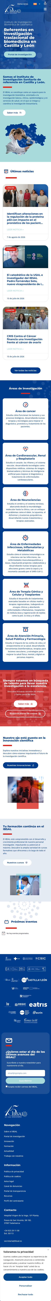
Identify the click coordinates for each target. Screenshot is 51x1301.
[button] (45, 9)
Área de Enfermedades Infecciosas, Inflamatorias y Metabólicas (25, 547)
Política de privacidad (14, 1171)
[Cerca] (48, 1249)
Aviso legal (9, 1181)
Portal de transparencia (15, 1191)
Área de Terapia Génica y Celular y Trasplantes (26, 593)
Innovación (9, 1141)
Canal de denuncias (13, 1186)
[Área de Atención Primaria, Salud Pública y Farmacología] (25, 629)
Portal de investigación (14, 1136)
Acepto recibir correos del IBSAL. (23, 1086)
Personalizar (25, 1285)
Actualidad (9, 1151)
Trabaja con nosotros (13, 1156)
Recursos (8, 1196)
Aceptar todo (25, 1277)
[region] (25, 1274)
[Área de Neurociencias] (25, 493)
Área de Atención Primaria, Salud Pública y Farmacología (25, 637)
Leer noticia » (15, 229)
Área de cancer (25, 411)
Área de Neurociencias (25, 499)
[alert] (25, 933)
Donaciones (22, 4)
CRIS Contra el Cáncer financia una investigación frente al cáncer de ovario (24, 339)
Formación (9, 1146)
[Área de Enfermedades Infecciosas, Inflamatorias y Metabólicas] (25, 538)
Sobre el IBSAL (10, 1131)
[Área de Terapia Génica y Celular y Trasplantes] (26, 585)
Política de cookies (12, 1176)
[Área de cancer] (25, 405)
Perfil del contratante (14, 1201)
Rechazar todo (25, 1294)
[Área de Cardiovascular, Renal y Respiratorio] (25, 449)
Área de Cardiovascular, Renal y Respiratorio (25, 457)
